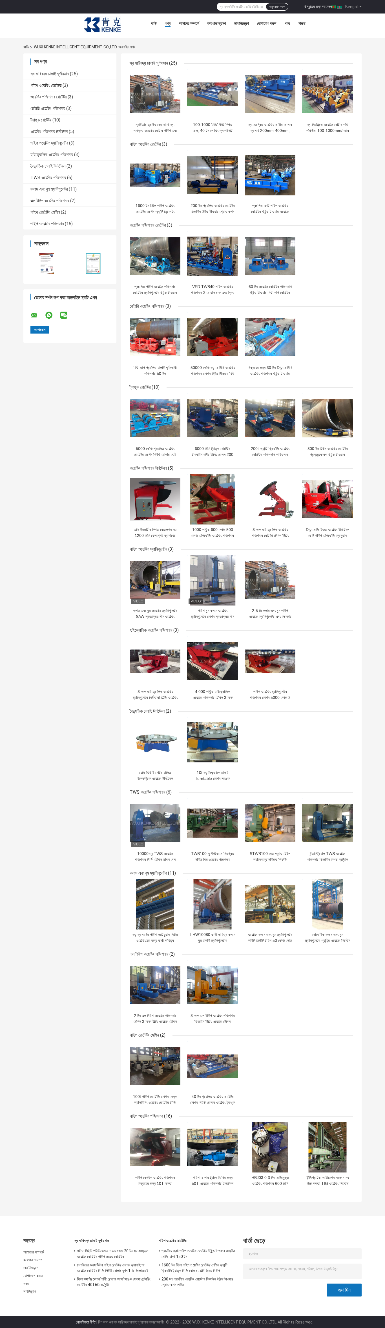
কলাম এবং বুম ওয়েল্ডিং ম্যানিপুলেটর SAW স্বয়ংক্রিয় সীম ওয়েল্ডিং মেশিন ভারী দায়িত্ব (155, 616)
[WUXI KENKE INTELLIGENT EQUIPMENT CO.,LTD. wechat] (67, 315)
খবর (287, 23)
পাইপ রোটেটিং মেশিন (45, 212)
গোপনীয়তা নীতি (86, 1322)
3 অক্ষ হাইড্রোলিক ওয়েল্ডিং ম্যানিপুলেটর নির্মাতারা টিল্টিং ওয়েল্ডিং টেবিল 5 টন (155, 697)
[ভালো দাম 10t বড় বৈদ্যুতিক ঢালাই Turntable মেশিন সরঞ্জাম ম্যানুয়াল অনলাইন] (212, 742)
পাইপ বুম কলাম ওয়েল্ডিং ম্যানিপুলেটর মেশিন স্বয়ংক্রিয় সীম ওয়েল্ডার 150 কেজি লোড (212, 616)
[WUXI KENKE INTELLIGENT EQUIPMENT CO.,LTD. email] (37, 315)
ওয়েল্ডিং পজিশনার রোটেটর (48, 97)
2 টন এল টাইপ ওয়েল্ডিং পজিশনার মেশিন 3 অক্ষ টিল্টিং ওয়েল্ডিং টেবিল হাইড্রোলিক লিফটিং (155, 1021)
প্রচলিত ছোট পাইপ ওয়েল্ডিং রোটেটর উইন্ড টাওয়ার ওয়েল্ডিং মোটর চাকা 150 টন (270, 211)
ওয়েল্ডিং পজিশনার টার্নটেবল (49, 131)
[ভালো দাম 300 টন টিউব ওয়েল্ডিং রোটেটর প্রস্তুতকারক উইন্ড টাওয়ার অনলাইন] (327, 418)
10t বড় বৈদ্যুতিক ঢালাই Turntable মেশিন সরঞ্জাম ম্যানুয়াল (212, 778)
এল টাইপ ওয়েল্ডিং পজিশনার (49, 200)
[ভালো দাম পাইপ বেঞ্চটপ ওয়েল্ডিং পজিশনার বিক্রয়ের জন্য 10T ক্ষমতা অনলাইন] (155, 1147)
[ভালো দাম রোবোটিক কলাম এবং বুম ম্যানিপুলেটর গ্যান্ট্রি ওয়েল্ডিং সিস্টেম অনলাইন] (327, 904)
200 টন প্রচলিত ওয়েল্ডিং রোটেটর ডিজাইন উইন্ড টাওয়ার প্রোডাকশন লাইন (213, 211)
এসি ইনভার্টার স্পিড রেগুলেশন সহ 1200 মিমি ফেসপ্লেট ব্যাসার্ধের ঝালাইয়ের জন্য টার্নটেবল (155, 535)
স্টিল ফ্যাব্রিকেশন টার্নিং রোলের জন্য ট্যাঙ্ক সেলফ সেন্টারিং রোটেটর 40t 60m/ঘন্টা (114, 1282)
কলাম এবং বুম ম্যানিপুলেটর (49, 189)
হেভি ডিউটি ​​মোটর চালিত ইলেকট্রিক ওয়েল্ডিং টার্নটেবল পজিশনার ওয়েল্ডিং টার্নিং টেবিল (155, 778)
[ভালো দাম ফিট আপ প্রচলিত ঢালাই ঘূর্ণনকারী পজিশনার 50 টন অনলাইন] (155, 337)
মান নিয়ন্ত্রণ (241, 23)
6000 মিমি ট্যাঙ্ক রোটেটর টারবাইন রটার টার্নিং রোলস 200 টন (212, 454)
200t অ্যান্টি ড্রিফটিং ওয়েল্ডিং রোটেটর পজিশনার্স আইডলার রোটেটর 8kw (270, 454)
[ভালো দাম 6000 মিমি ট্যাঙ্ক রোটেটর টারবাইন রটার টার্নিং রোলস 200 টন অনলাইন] (212, 418)
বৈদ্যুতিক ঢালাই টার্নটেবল (47, 166)
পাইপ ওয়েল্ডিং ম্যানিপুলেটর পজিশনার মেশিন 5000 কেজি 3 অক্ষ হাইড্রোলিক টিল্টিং (270, 697)
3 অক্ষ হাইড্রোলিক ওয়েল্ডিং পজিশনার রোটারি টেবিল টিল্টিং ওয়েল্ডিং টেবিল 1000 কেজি (270, 535)
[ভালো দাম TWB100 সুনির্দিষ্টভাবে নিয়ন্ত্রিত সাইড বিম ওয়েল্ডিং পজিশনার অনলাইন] (212, 823)
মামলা (302, 23)
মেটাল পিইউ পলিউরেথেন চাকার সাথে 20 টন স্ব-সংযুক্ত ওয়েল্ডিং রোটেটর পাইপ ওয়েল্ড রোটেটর (113, 1254)
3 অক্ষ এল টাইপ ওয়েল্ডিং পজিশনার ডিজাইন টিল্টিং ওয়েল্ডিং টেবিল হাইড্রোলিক (213, 1021)
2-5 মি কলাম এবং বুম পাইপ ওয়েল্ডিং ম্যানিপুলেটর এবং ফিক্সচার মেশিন (270, 616)
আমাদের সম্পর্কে (189, 23)
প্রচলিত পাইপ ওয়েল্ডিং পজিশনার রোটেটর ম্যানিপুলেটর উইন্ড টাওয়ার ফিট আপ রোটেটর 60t (155, 292)
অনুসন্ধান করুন (277, 7)
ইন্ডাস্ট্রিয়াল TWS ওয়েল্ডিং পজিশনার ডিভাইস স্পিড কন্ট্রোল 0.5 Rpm (327, 859)
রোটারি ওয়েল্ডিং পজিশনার (47, 108)
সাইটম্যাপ (29, 1291)
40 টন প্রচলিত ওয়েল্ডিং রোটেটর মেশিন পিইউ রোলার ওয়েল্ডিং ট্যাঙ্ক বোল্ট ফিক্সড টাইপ (212, 1102)
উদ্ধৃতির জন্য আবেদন (318, 6)
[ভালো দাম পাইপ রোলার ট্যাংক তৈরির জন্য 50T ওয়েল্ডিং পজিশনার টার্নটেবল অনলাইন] (212, 1147)
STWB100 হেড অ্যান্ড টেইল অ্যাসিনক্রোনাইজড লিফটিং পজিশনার (270, 859)
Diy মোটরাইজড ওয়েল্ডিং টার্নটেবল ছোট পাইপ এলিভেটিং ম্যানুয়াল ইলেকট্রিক (327, 535)
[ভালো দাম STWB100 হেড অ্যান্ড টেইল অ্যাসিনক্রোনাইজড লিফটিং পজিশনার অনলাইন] (270, 823)
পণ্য (168, 23)
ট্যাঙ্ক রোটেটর (40, 120)
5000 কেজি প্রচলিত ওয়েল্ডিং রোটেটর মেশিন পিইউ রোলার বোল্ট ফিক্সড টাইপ (155, 454)
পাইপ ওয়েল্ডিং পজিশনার (47, 223)
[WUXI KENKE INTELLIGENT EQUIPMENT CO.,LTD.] (102, 24)
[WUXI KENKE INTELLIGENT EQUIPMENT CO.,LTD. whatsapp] (52, 315)
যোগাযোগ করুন (266, 23)
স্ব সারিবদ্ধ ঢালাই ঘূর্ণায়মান (49, 73)
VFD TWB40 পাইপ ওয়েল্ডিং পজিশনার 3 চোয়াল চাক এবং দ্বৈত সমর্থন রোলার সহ (212, 292)
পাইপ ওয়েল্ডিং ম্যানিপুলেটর (49, 143)
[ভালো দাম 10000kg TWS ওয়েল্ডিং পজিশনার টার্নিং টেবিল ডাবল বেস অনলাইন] (155, 823)
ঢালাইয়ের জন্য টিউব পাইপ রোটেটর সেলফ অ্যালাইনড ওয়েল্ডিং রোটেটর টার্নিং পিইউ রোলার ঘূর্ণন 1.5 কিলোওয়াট (112, 1268)
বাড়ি (154, 23)
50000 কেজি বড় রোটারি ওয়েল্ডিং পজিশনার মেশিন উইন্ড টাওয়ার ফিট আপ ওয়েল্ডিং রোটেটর (213, 373)
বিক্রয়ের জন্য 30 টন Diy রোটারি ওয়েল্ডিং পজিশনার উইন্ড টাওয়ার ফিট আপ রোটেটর (270, 373)
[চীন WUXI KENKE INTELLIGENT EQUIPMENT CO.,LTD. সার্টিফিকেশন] (46, 263)
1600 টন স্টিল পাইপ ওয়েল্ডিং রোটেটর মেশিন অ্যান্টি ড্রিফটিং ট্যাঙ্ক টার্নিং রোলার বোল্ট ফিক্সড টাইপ (194, 1268)
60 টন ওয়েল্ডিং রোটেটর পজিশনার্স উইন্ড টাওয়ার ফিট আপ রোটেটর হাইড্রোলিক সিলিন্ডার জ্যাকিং (270, 292)
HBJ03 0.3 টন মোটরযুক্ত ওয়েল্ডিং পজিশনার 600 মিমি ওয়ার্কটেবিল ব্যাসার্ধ (270, 1183)
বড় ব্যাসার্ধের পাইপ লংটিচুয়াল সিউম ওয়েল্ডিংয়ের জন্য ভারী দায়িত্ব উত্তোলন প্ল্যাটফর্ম (155, 940)
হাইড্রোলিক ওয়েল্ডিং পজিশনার (51, 154)
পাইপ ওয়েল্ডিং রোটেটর (45, 85)
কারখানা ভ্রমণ (216, 23)
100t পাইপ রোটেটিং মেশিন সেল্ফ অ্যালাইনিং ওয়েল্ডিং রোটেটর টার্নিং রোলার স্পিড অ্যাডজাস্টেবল (155, 1102)
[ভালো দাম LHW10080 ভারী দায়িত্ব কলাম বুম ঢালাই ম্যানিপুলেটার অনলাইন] (212, 904)
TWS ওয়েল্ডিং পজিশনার (48, 177)
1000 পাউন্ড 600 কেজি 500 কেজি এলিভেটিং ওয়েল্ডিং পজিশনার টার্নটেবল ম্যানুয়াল (212, 535)
